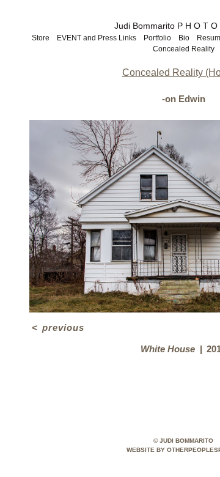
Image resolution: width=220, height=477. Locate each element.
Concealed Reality (184, 49)
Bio (183, 38)
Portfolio (157, 38)
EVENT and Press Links (96, 38)
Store (41, 38)
